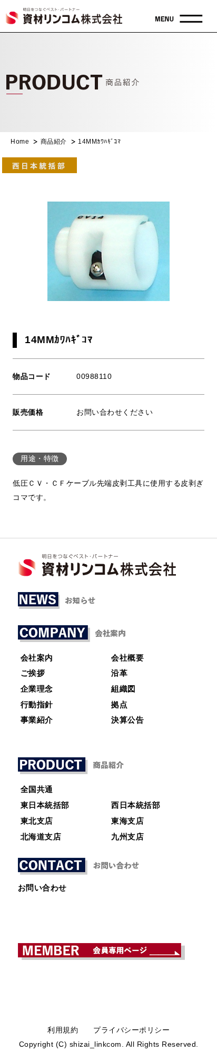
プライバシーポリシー (131, 1030)
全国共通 (37, 789)
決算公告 (127, 720)
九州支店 (127, 837)
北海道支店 (41, 837)
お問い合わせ (42, 888)
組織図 (123, 689)
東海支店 (127, 821)
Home (20, 141)
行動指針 (37, 704)
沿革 (119, 673)
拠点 (119, 704)
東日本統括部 (45, 805)
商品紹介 (54, 141)
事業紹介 (37, 720)
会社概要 (127, 658)
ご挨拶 (33, 673)
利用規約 (62, 1030)
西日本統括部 (135, 805)
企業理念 (37, 689)
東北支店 (37, 821)
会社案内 (37, 658)
